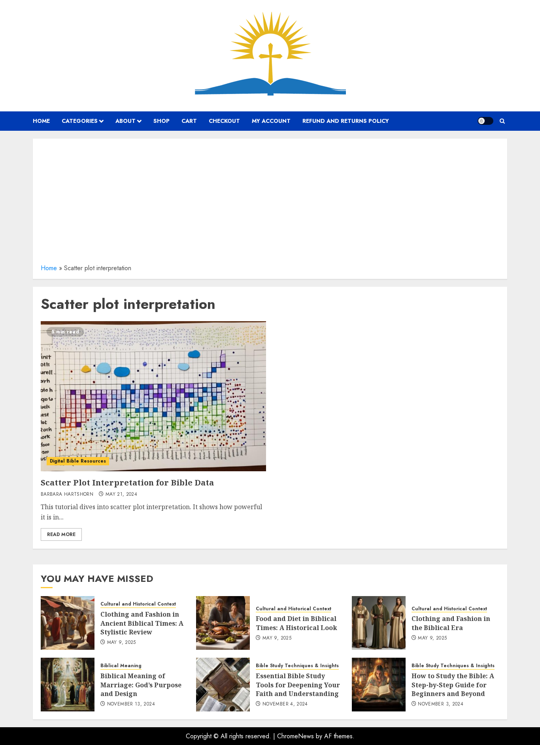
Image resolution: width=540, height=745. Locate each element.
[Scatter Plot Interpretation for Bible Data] (153, 396)
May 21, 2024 (121, 494)
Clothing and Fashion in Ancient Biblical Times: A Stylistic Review (141, 623)
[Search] (502, 121)
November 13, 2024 (131, 704)
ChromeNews (295, 736)
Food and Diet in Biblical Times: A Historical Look (296, 623)
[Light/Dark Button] (485, 121)
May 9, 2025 (121, 643)
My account (271, 121)
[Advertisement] (270, 204)
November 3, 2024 (440, 704)
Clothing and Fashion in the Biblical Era (451, 623)
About (125, 121)
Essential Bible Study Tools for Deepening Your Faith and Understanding (298, 685)
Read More (61, 534)
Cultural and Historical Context (138, 604)
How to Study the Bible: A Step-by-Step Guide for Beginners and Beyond (453, 685)
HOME (41, 121)
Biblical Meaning (121, 665)
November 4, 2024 (285, 704)
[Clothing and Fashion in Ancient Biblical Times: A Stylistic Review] (67, 623)
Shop (161, 121)
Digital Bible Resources (78, 461)
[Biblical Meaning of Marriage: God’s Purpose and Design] (67, 684)
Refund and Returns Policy (345, 121)
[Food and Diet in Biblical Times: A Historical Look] (223, 623)
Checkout (224, 121)
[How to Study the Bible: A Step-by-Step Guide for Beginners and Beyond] (379, 684)
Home (49, 268)
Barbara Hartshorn (67, 494)
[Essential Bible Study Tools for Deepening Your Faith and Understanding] (223, 684)
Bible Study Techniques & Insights (297, 665)
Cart (189, 121)
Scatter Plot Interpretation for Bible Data (127, 482)
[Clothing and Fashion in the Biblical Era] (379, 623)
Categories (80, 121)
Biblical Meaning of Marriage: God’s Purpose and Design (140, 685)
